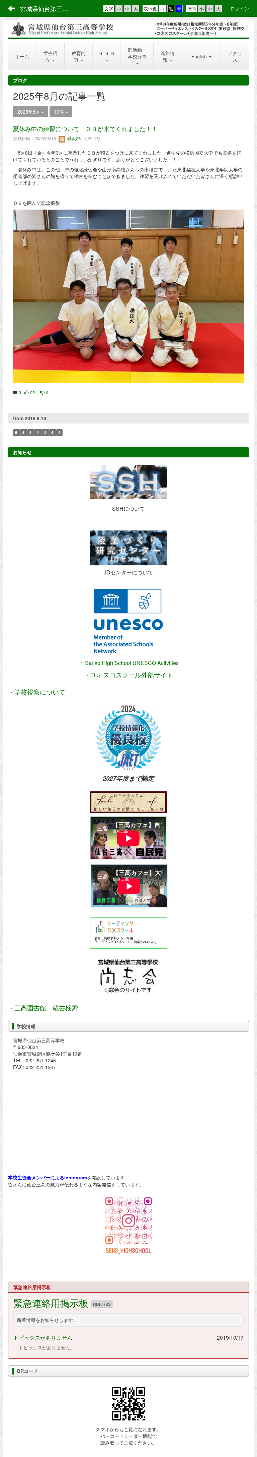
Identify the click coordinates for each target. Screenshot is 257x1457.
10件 (59, 111)
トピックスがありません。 (45, 1337)
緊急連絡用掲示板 (52, 1302)
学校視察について (39, 692)
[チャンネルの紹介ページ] (128, 802)
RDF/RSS (102, 1304)
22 (32, 392)
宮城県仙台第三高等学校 (48, 8)
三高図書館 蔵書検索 (46, 1007)
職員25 (73, 138)
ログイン (239, 8)
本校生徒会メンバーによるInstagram (47, 1177)
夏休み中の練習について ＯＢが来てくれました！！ (85, 128)
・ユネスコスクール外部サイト (128, 674)
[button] (50, 56)
